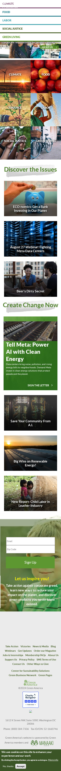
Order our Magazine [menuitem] (45, 650)
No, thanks (8, 766)
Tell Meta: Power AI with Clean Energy (27, 351)
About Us (47, 47)
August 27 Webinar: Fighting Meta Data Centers (30, 249)
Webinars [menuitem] (10, 650)
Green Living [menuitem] (11, 36)
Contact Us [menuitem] (18, 664)
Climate (15, 74)
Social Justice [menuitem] (12, 28)
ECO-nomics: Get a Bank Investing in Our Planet (30, 208)
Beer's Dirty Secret (30, 291)
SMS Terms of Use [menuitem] (46, 659)
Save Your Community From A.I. (31, 423)
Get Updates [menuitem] (25, 650)
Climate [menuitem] (8, 3)
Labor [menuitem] (6, 20)
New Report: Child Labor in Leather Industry (30, 503)
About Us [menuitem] (53, 655)
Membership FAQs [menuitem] (35, 655)
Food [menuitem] (6, 12)
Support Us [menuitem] (11, 659)
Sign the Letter (38, 385)
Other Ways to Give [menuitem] (38, 664)
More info (53, 760)
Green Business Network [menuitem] (22, 675)
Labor (46, 107)
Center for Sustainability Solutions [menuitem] (30, 670)
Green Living (46, 141)
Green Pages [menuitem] (45, 675)
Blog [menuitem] (53, 646)
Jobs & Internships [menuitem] (13, 655)
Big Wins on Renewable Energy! (30, 463)
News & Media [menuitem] (41, 646)
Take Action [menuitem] (11, 646)
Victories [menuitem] (25, 646)
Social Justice (15, 141)
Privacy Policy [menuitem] (26, 659)
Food (46, 74)
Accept (21, 766)
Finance (15, 107)
